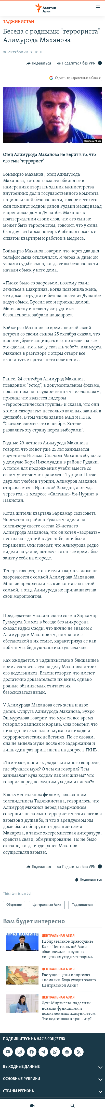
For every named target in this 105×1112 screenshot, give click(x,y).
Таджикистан (18, 22)
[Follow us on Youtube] (8, 1052)
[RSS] (79, 1052)
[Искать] (72, 1105)
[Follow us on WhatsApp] (55, 1052)
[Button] (39, 63)
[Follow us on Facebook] (31, 1052)
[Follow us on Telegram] (43, 1052)
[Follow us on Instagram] (19, 1052)
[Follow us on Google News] (67, 1052)
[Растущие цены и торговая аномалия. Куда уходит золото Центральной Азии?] (22, 975)
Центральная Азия (58, 936)
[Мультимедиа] (32, 1105)
